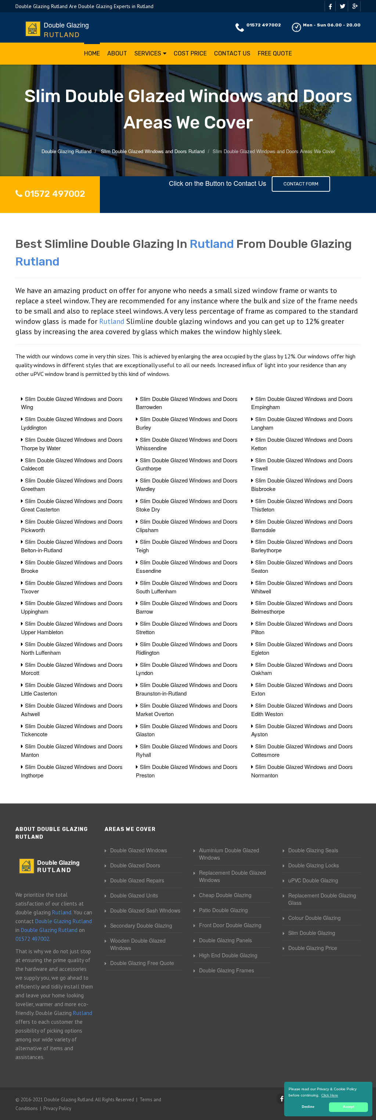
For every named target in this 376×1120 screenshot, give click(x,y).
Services (147, 53)
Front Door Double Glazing (230, 925)
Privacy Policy (57, 1108)
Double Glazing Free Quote (142, 963)
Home (92, 53)
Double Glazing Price (312, 947)
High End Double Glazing (228, 955)
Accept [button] (348, 1107)
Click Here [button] (329, 1095)
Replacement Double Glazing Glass (322, 899)
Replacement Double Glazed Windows (232, 876)
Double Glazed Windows (138, 850)
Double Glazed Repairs (137, 880)
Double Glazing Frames (226, 970)
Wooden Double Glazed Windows (138, 944)
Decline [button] (308, 1107)
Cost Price (190, 53)
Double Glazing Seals (313, 850)
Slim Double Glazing (311, 932)
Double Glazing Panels (225, 940)
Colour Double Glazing (314, 917)
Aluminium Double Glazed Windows (229, 853)
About (117, 53)
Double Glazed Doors (135, 865)
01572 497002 (263, 25)
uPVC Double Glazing (313, 880)
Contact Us (232, 53)
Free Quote (275, 53)
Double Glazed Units (134, 895)
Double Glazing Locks (313, 865)
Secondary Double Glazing (141, 925)
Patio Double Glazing (223, 910)
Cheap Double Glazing (225, 895)
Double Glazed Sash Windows (145, 910)
